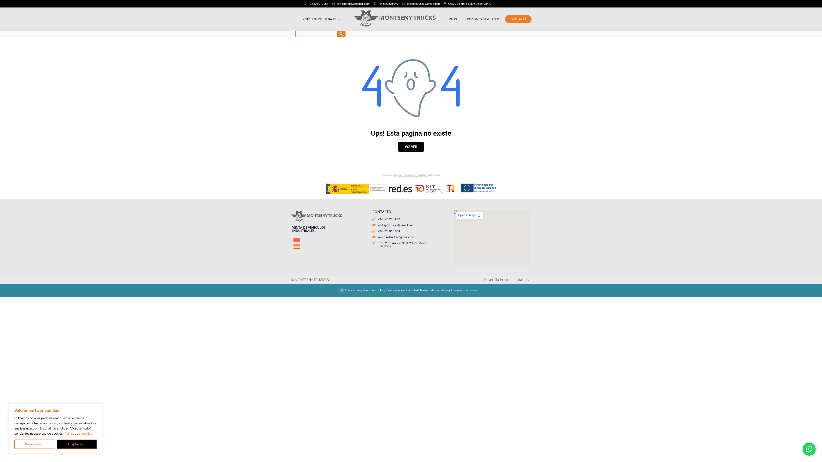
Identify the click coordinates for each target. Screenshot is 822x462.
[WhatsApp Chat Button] (809, 449)
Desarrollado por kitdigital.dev (506, 279)
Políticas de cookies (78, 433)
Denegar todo (34, 444)
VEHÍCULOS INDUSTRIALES (319, 19)
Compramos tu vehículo (482, 19)
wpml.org (379, 290)
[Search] (341, 34)
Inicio (453, 19)
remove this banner (465, 290)
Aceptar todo (77, 444)
